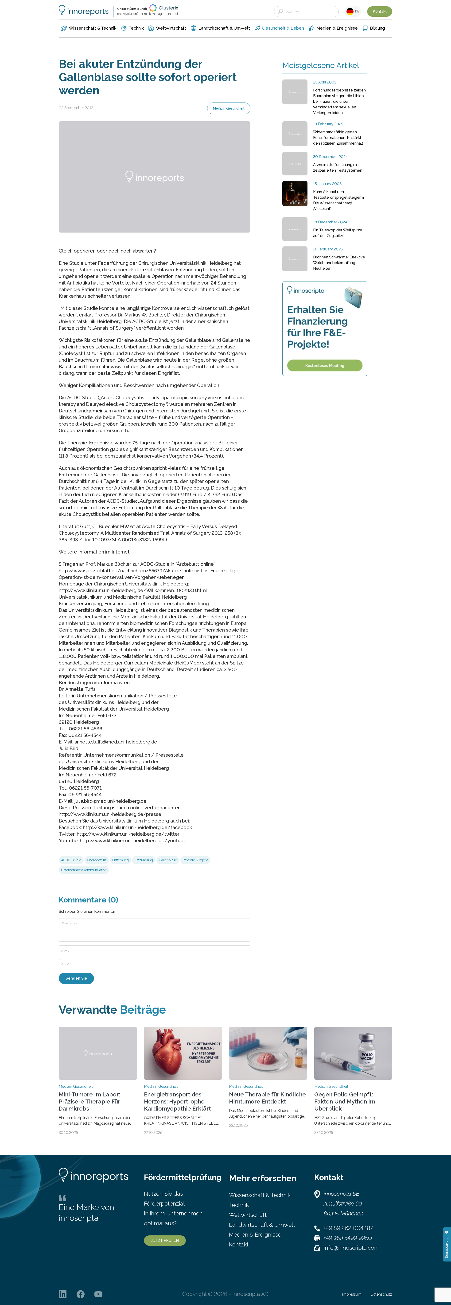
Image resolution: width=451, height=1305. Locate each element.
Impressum (352, 1294)
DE (356, 11)
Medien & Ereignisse (255, 1234)
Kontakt (380, 11)
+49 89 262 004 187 (348, 1228)
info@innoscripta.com (352, 1247)
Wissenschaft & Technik (260, 1195)
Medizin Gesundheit (229, 108)
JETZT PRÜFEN (165, 1240)
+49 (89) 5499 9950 (348, 1237)
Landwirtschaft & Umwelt (262, 1224)
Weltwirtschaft (248, 1214)
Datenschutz (381, 1294)
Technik (239, 1205)
